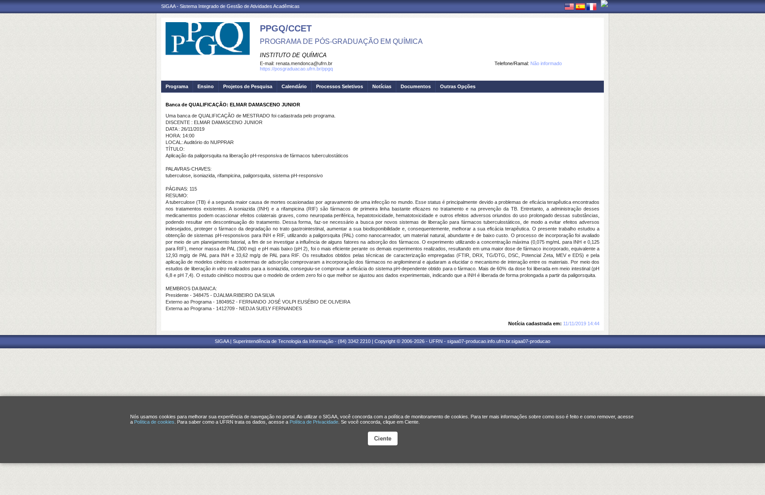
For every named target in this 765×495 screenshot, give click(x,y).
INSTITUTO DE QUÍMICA (293, 55)
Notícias (381, 86)
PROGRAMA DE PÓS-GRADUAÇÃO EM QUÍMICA (341, 41)
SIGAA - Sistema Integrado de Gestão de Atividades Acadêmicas (230, 6)
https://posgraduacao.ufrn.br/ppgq (296, 68)
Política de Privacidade (314, 422)
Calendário (294, 86)
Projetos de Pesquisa (247, 86)
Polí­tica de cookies (154, 422)
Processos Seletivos (339, 86)
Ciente (382, 438)
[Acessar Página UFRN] (604, 3)
